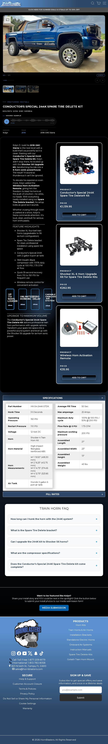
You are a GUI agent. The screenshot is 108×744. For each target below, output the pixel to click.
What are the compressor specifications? (54, 553)
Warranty (27, 708)
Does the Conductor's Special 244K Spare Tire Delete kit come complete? (54, 565)
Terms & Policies (27, 688)
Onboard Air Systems (80, 644)
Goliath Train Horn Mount (80, 659)
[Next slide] (102, 80)
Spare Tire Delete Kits (80, 654)
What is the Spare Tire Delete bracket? (54, 530)
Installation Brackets (81, 635)
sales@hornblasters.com (29, 669)
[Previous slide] (97, 80)
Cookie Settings (27, 703)
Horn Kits (81, 625)
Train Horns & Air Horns (80, 630)
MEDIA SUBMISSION (54, 607)
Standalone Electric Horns (81, 639)
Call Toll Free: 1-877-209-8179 (28, 659)
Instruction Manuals (80, 649)
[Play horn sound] (6, 121)
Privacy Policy (27, 693)
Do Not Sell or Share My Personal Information (27, 698)
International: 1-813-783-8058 (28, 663)
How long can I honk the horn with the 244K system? (54, 519)
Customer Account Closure (27, 684)
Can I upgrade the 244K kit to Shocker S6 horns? (54, 541)
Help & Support (27, 679)
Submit (80, 697)
